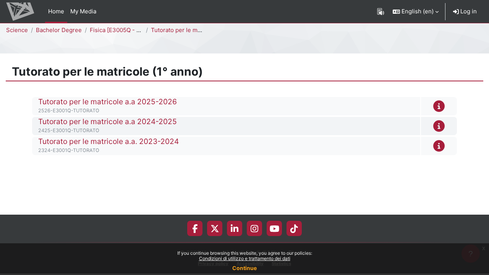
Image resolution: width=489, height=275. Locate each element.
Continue (244, 268)
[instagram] (254, 228)
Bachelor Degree (59, 30)
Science (17, 30)
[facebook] (195, 228)
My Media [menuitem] (83, 11)
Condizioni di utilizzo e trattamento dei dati (244, 258)
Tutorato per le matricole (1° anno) (197, 30)
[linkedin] (234, 228)
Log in (468, 11)
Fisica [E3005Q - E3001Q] (124, 30)
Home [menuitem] (56, 11)
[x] (214, 228)
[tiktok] (294, 228)
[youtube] (274, 228)
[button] (416, 11)
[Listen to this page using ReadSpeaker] (381, 11)
